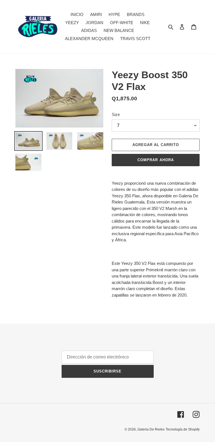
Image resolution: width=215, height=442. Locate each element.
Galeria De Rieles (151, 429)
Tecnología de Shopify (183, 429)
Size (116, 114)
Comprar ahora (155, 160)
